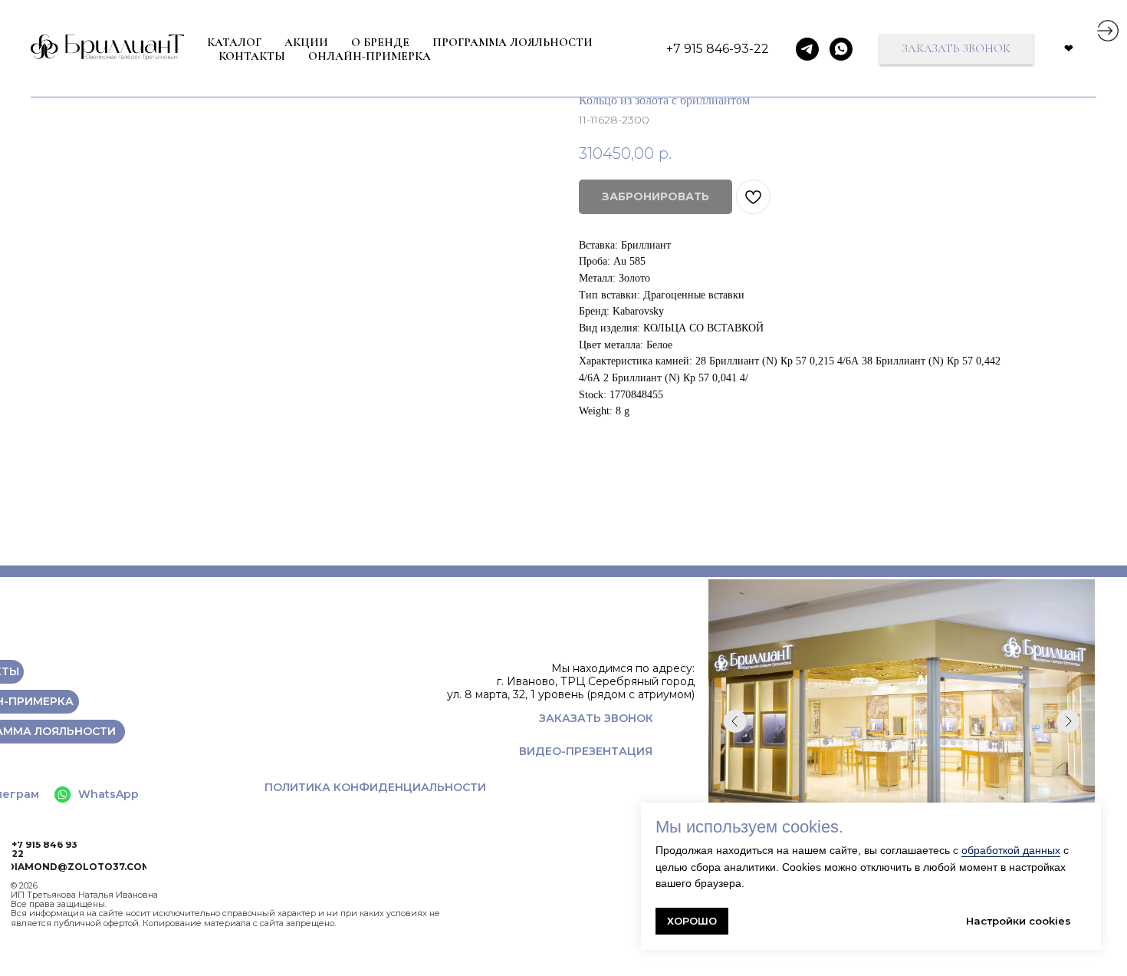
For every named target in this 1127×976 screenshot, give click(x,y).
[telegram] (807, 49)
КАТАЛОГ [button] (234, 42)
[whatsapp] (841, 49)
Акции (306, 42)
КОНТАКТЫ (252, 56)
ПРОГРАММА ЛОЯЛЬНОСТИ (512, 42)
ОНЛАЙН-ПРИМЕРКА (369, 56)
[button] (956, 49)
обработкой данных (1010, 850)
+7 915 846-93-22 (717, 48)
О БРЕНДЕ (380, 42)
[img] (1107, 30)
